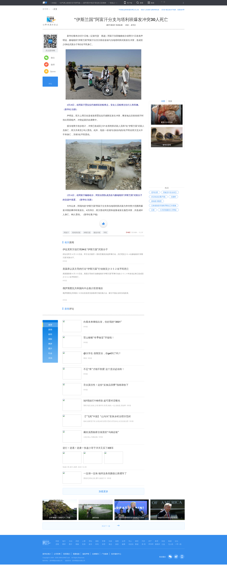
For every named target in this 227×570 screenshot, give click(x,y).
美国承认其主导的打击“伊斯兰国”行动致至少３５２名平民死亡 (96, 268)
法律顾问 (95, 554)
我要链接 (76, 554)
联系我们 (66, 554)
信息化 (131, 544)
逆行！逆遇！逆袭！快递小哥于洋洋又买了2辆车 (88, 447)
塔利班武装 (76, 232)
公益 (163, 544)
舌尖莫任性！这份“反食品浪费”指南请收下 (105, 384)
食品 (110, 544)
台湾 (123, 541)
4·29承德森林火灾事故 (168, 210)
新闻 (50, 329)
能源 (170, 541)
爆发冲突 (97, 232)
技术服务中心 (116, 554)
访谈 (110, 541)
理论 (90, 541)
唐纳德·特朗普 (156, 201)
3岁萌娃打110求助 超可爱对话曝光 (101, 400)
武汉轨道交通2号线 (158, 196)
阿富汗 (66, 232)
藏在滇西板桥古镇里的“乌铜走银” (101, 432)
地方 (64, 541)
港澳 (117, 541)
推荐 (50, 324)
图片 (50, 348)
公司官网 (57, 554)
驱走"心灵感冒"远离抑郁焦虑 (150, 10)
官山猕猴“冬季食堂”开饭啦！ (98, 337)
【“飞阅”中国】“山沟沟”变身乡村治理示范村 (107, 416)
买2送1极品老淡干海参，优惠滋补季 (173, 10)
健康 (123, 544)
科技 (163, 541)
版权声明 (86, 554)
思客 (57, 544)
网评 (50, 343)
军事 (103, 541)
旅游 (117, 544)
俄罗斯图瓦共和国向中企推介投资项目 (83, 288)
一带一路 (178, 544)
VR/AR (150, 544)
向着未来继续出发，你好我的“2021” (102, 321)
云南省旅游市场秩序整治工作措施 (163, 205)
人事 (83, 541)
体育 (103, 544)
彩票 (83, 544)
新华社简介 (47, 554)
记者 (153, 210)
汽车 (143, 541)
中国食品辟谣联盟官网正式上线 (129, 10)
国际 (50, 339)
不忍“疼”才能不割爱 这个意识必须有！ (103, 369)
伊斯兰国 (87, 232)
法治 (50, 358)
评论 (50, 83)
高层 (77, 541)
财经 (50, 334)
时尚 (97, 544)
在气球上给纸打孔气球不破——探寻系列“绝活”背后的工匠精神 (67, 3)
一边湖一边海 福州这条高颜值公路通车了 (105, 473)
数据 (136, 544)
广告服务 (105, 554)
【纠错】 (128, 232)
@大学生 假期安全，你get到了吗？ (102, 353)
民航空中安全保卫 (170, 192)
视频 (77, 544)
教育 (156, 541)
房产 (150, 541)
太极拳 (173, 196)
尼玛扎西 (154, 192)
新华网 (45, 9)
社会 (50, 353)
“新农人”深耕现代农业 (101, 3)
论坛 (176, 541)
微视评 (157, 544)
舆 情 (144, 544)
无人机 (170, 544)
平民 (105, 232)
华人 (130, 541)
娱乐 (90, 544)
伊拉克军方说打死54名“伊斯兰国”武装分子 (85, 249)
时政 (57, 541)
